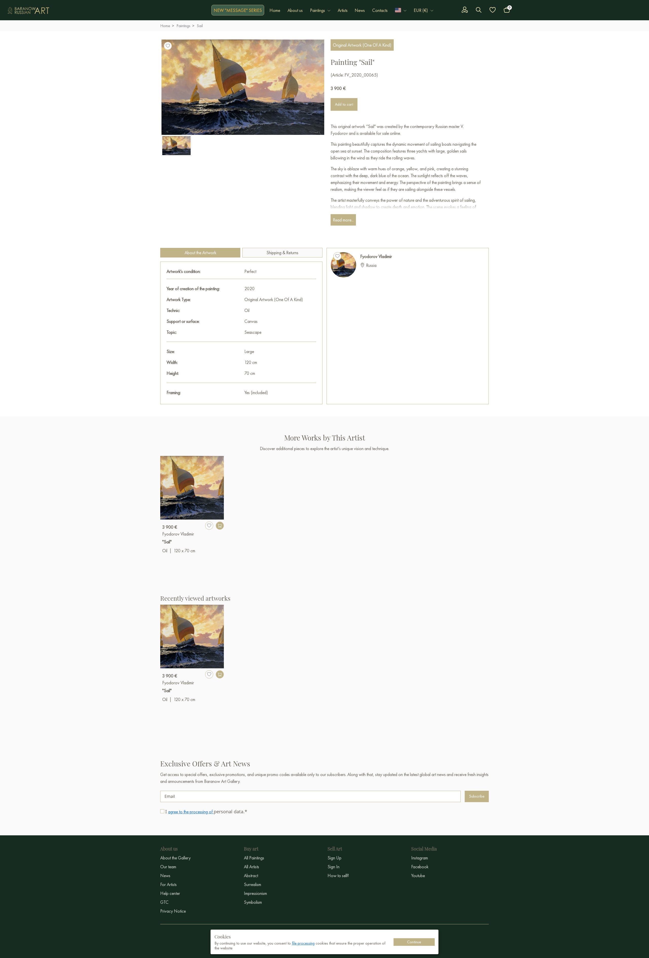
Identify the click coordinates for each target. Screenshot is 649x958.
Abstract (251, 875)
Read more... (343, 220)
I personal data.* (206, 811)
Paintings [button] (317, 10)
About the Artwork (200, 252)
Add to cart (344, 104)
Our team (168, 867)
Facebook (419, 867)
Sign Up (334, 858)
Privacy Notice (173, 911)
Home (274, 10)
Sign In (333, 867)
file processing (303, 943)
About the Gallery (175, 858)
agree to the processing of (191, 812)
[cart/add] (219, 525)
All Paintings (254, 858)
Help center (170, 893)
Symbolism (253, 902)
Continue (414, 942)
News (360, 10)
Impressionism (255, 893)
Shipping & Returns (282, 252)
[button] (400, 10)
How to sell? (338, 875)
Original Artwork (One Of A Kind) (362, 45)
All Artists (251, 867)
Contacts (380, 10)
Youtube (418, 875)
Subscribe (476, 796)
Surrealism (252, 884)
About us (295, 10)
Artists (343, 10)
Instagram (419, 858)
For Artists (168, 884)
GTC (164, 902)
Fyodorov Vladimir (376, 256)
